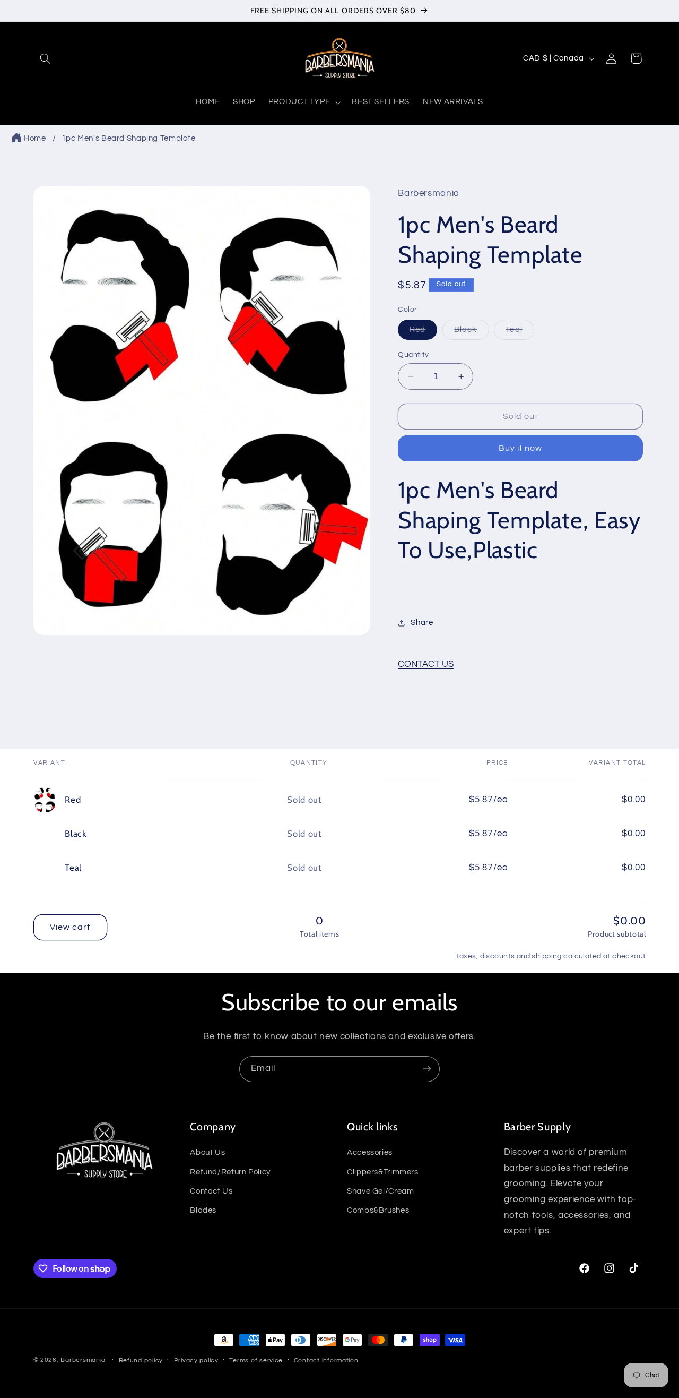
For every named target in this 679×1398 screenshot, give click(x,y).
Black (471, 332)
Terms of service (256, 1360)
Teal (520, 332)
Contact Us (211, 1191)
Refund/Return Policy (230, 1172)
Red (423, 332)
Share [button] (422, 623)
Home (35, 138)
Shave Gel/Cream (380, 1191)
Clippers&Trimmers (383, 1172)
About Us (207, 1152)
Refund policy (141, 1360)
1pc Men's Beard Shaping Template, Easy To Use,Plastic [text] (519, 520)
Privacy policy (196, 1360)
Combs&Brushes (378, 1210)
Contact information (326, 1360)
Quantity (413, 354)
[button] (45, 58)
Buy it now (521, 448)
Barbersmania (83, 1360)
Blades (203, 1210)
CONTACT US (426, 664)
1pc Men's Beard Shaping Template (129, 138)
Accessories (370, 1152)
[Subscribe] (427, 1069)
